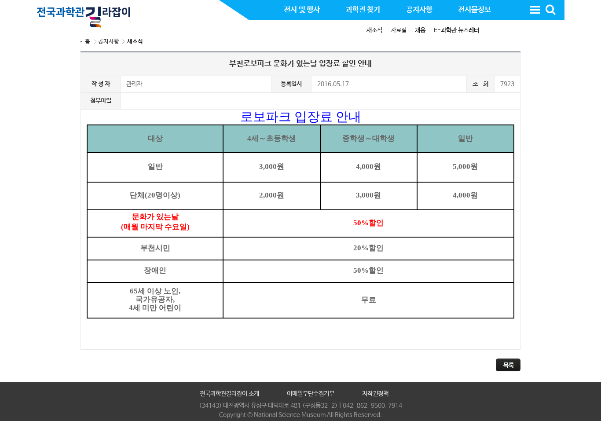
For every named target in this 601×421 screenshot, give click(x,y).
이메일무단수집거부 (310, 393)
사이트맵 (535, 9)
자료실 (399, 30)
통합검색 (550, 9)
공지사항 (108, 41)
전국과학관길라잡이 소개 (229, 393)
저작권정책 (375, 393)
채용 (420, 30)
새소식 (374, 30)
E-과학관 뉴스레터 (456, 30)
